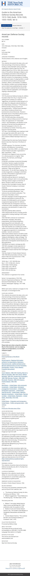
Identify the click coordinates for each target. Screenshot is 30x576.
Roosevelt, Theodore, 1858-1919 (10, 380)
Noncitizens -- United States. (9, 385)
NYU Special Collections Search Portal (11, 9)
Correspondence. (12, 362)
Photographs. (5, 367)
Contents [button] (21, 28)
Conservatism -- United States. (17, 389)
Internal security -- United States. (11, 392)
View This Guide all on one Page (10, 28)
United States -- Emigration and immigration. (14, 401)
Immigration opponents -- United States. (13, 390)
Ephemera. (20, 362)
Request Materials (17, 25)
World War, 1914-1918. (12, 398)
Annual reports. (6, 360)
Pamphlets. (23, 365)
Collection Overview (7, 25)
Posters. (12, 367)
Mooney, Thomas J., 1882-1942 (16, 378)
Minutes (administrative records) (11, 365)
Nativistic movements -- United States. (12, 394)
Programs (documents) (8, 369)
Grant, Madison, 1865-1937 (9, 373)
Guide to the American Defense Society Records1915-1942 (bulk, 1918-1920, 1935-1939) (14, 16)
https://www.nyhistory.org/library (14, 568)
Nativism (22, 392)
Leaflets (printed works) (18, 364)
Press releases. (19, 367)
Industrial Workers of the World (10, 357)
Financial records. (6, 364)
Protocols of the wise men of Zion (11, 408)
